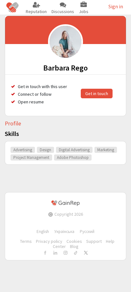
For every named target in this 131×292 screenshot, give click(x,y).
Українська (64, 231)
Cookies (74, 241)
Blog (74, 246)
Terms (26, 241)
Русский (87, 231)
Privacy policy (49, 241)
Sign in (115, 6)
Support (94, 241)
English (43, 231)
